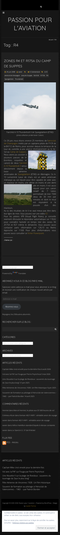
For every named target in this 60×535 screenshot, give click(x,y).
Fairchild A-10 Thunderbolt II (15, 164)
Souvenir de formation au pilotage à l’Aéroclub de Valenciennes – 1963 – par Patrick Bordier (24, 488)
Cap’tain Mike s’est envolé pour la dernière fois (21, 369)
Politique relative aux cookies (23, 523)
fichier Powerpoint (36, 233)
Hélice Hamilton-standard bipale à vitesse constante (33, 425)
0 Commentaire (35, 72)
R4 (47, 75)
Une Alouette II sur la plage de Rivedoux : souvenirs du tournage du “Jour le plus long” (26, 477)
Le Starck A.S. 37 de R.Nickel (23, 430)
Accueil (51, 40)
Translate (22, 273)
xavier (20, 72)
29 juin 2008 (11, 72)
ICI (47, 213)
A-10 (46, 72)
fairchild (36, 75)
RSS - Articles (12, 442)
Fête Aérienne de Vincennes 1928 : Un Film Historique (24, 387)
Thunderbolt (19, 79)
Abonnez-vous (11, 306)
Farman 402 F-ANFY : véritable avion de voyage (38, 415)
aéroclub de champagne (12, 75)
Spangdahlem (9, 79)
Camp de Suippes (18, 152)
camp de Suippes (26, 75)
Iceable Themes (31, 506)
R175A (43, 75)
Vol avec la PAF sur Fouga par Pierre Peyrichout (21, 374)
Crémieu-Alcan (8, 415)
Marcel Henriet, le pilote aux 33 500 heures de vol (34, 410)
